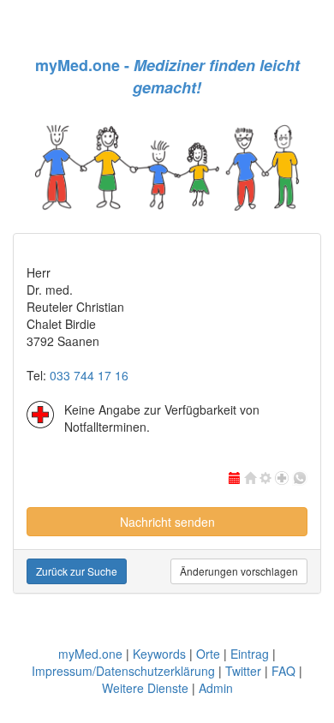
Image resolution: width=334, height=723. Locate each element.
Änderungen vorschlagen (239, 571)
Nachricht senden (167, 521)
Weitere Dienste (145, 687)
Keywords (159, 653)
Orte (208, 653)
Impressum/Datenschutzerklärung (123, 670)
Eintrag (249, 653)
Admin (216, 687)
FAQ (283, 670)
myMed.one (90, 653)
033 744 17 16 (89, 375)
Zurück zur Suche (76, 571)
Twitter (243, 670)
